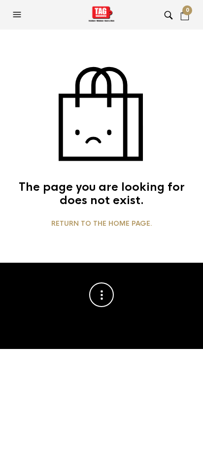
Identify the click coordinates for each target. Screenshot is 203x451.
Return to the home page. (101, 224)
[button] (18, 15)
